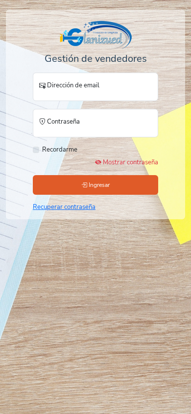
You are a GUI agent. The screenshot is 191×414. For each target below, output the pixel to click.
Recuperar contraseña (64, 207)
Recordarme (59, 149)
